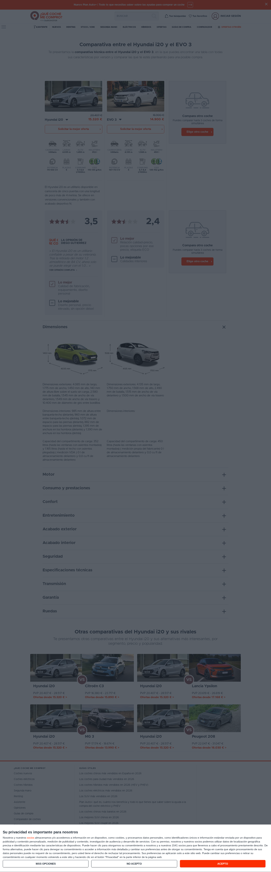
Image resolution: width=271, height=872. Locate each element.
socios (30, 837)
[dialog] (135, 848)
